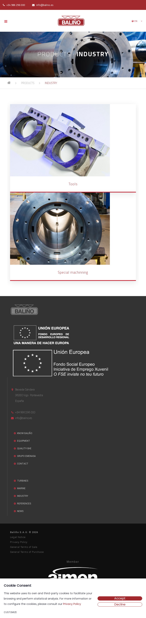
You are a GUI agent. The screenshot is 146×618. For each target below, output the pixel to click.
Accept (119, 598)
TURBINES (22, 480)
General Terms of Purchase (27, 552)
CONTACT (22, 463)
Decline (119, 604)
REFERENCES (24, 503)
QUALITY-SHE (24, 448)
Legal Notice (17, 537)
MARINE (21, 488)
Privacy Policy (18, 542)
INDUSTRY (51, 83)
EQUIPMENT (23, 441)
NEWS (20, 511)
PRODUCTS (27, 83)
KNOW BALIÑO (24, 433)
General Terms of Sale (23, 547)
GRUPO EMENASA (26, 456)
